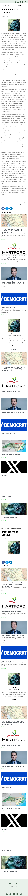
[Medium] (20, 2)
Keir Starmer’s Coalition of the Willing (12, 282)
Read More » (3, 239)
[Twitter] (15, 2)
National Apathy (6, 496)
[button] (2, 1)
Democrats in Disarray (8, 307)
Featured (13, 5)
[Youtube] (18, 2)
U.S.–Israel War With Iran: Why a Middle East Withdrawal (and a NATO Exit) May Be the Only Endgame (13, 231)
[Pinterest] (26, 2)
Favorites (7, 5)
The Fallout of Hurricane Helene (10, 454)
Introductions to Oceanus (9, 517)
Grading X (4, 475)
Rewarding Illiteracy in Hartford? (11, 258)
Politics (18, 5)
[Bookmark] (23, 2)
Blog (2, 5)
